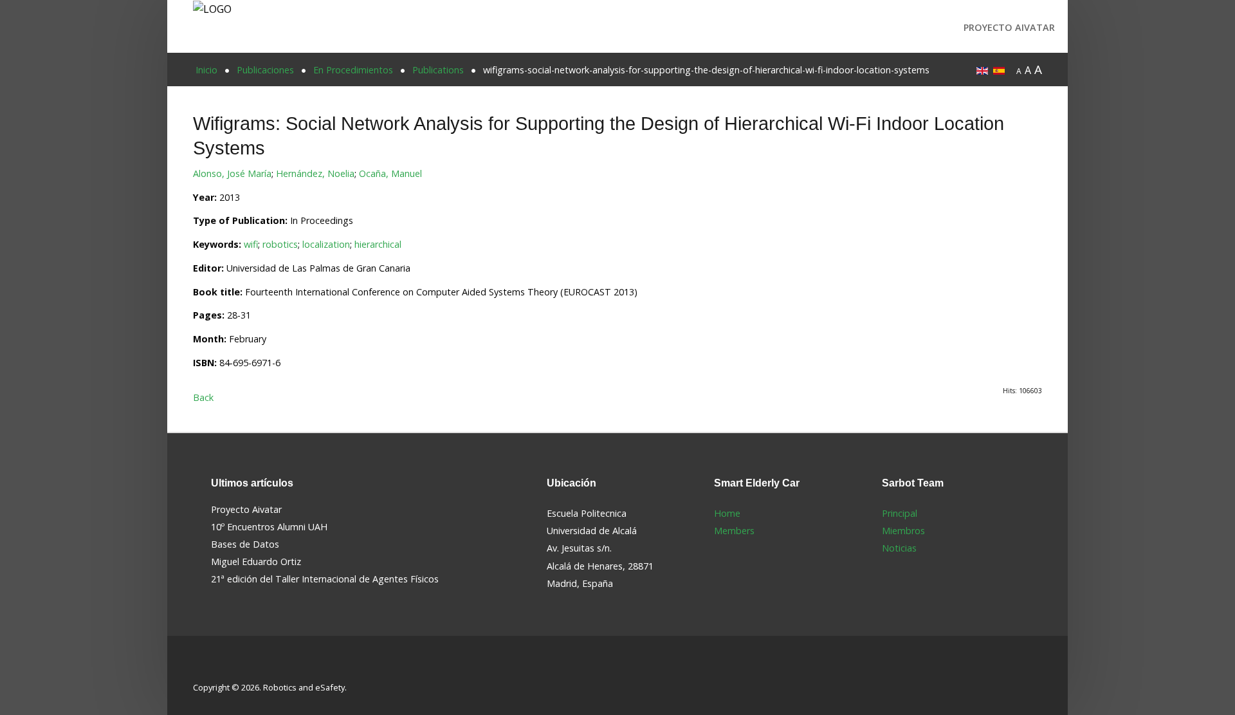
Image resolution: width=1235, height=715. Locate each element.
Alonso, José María (232, 173)
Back (203, 397)
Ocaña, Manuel (390, 173)
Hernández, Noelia (315, 173)
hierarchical (377, 244)
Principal (899, 513)
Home (727, 513)
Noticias (899, 548)
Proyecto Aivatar (1009, 27)
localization (326, 244)
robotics (280, 244)
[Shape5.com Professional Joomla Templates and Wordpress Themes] (220, 667)
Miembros (903, 531)
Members (734, 531)
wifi (251, 244)
